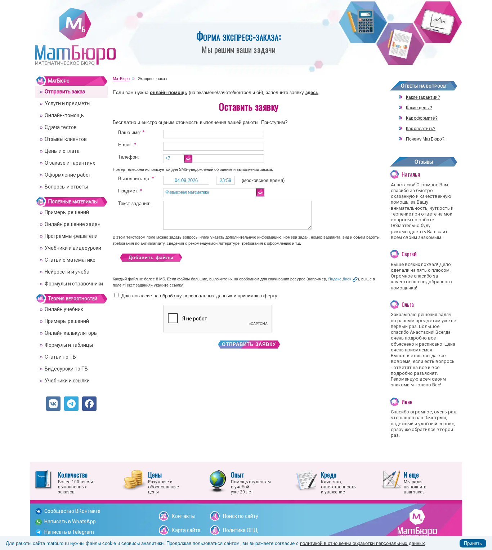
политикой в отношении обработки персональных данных (362, 543)
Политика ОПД (240, 530)
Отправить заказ (65, 91)
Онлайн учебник (64, 309)
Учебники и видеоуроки (73, 248)
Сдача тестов (61, 127)
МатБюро (59, 80)
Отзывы (424, 162)
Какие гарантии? (423, 97)
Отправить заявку (249, 344)
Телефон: (128, 157)
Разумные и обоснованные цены (163, 482)
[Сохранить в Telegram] (71, 403)
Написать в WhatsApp (70, 521)
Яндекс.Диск (339, 279)
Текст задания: (134, 203)
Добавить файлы (151, 257)
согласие (142, 295)
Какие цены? (419, 107)
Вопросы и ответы (66, 187)
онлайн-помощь (168, 92)
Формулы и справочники (74, 284)
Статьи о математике (70, 260)
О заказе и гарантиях (70, 163)
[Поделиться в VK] (53, 403)
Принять (473, 543)
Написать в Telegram (69, 532)
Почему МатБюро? (425, 139)
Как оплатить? (420, 128)
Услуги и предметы (67, 103)
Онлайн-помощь (64, 115)
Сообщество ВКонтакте (72, 511)
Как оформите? (422, 118)
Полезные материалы (73, 201)
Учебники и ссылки (67, 380)
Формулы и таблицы (69, 345)
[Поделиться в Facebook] (89, 403)
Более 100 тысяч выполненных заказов (75, 482)
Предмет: (130, 191)
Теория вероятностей (72, 298)
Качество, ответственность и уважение (338, 482)
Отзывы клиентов (66, 139)
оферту (269, 295)
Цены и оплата (62, 151)
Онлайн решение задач (72, 224)
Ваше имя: (131, 132)
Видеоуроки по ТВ (66, 369)
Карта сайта (186, 530)
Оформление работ (68, 175)
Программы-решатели (71, 236)
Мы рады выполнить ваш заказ (415, 482)
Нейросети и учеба (67, 272)
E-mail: (127, 144)
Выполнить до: (136, 178)
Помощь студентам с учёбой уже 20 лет (251, 482)
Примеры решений (67, 212)
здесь (311, 92)
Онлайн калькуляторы (71, 333)
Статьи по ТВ (60, 357)
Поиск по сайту (240, 516)
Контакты (183, 516)
